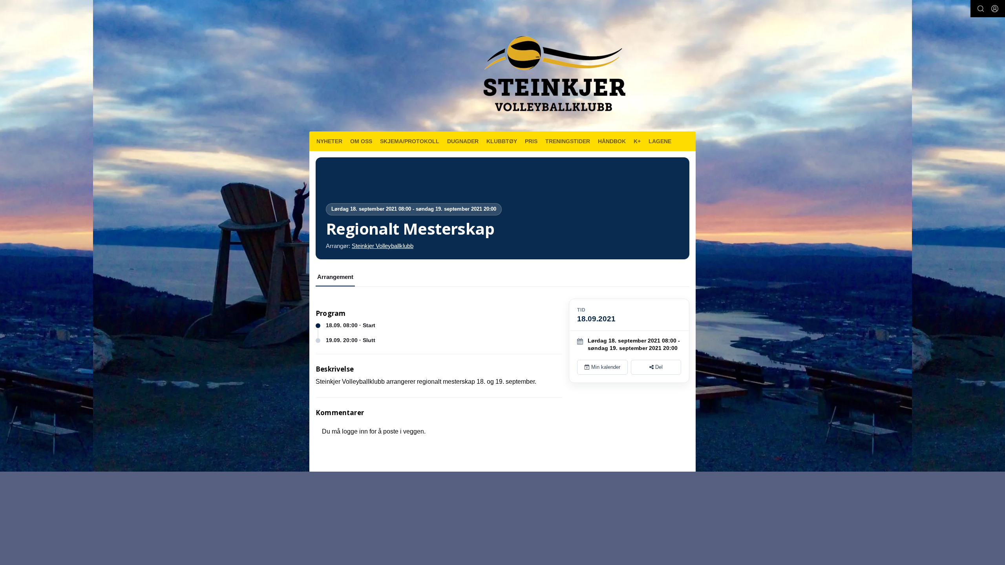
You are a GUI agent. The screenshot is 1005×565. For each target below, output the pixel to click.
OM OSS (361, 141)
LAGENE (660, 141)
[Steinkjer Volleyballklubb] (552, 69)
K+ (637, 141)
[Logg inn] (995, 9)
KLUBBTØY (501, 141)
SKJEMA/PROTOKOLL (409, 141)
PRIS (531, 141)
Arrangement (335, 276)
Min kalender (605, 367)
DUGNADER (463, 141)
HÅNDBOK (612, 141)
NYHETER (329, 141)
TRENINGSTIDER (567, 141)
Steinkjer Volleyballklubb (382, 245)
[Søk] (981, 9)
